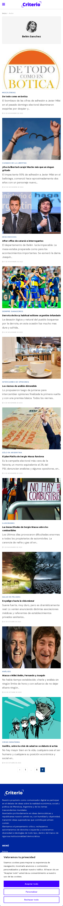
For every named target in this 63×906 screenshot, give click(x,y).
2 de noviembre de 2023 (13, 473)
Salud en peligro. (11, 597)
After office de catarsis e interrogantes (22, 241)
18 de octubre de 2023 (12, 763)
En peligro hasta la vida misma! (18, 601)
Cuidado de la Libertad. (14, 163)
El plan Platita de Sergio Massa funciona (23, 456)
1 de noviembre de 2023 (13, 547)
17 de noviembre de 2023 (13, 262)
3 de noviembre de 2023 (13, 403)
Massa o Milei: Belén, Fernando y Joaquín (23, 675)
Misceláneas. (9, 92)
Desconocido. (9, 237)
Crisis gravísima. (11, 742)
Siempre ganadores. (12, 311)
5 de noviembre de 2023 (13, 332)
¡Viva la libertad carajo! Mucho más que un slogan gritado (28, 168)
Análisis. (6, 671)
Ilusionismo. (8, 523)
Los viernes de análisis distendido (19, 386)
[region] (31, 879)
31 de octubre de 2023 (12, 622)
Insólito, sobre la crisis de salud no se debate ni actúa (30, 746)
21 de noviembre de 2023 (13, 113)
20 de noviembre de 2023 (13, 187)
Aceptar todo (31, 884)
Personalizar (31, 891)
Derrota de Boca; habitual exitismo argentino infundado (31, 315)
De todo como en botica (15, 96)
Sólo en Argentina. (12, 452)
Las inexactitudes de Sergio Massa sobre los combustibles (25, 528)
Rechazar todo (31, 899)
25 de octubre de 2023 (13, 692)
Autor (11, 13)
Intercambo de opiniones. (15, 382)
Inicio (4, 13)
